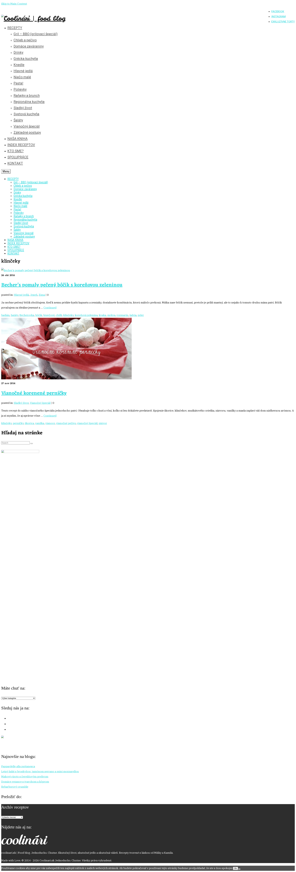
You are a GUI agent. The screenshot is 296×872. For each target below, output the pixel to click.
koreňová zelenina (86, 315)
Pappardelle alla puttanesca (18, 766)
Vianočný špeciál (40, 403)
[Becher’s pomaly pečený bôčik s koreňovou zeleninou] (35, 270)
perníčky (18, 423)
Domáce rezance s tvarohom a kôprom (25, 781)
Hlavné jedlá (21, 295)
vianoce (50, 423)
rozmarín (122, 315)
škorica (29, 423)
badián (5, 315)
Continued (49, 307)
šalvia (133, 315)
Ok (235, 868)
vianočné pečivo (66, 423)
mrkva (111, 315)
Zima (42, 295)
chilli (59, 315)
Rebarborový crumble (14, 786)
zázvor (103, 423)
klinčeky (68, 315)
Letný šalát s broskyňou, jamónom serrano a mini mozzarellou (40, 771)
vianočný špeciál (87, 423)
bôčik (38, 315)
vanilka (39, 423)
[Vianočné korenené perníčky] (66, 378)
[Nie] (239, 869)
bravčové (49, 315)
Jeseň (33, 295)
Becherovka (26, 315)
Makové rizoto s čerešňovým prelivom (24, 776)
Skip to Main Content (14, 3)
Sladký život (21, 403)
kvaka (102, 315)
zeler (141, 315)
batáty (14, 315)
